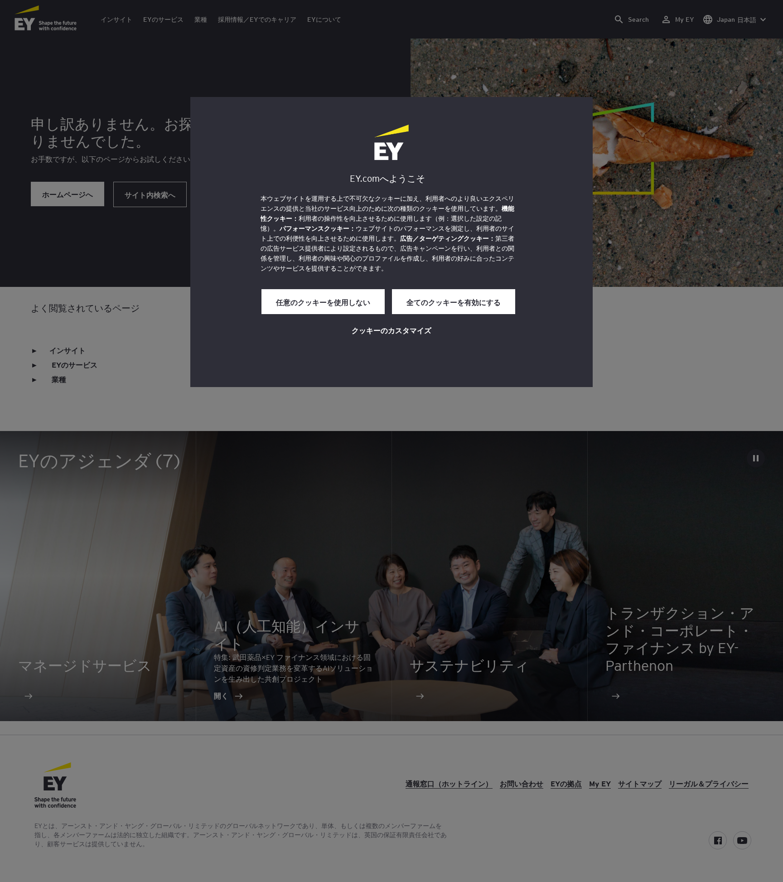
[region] (391, 242)
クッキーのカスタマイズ (391, 330)
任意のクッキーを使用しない (323, 302)
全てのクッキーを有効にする (453, 302)
